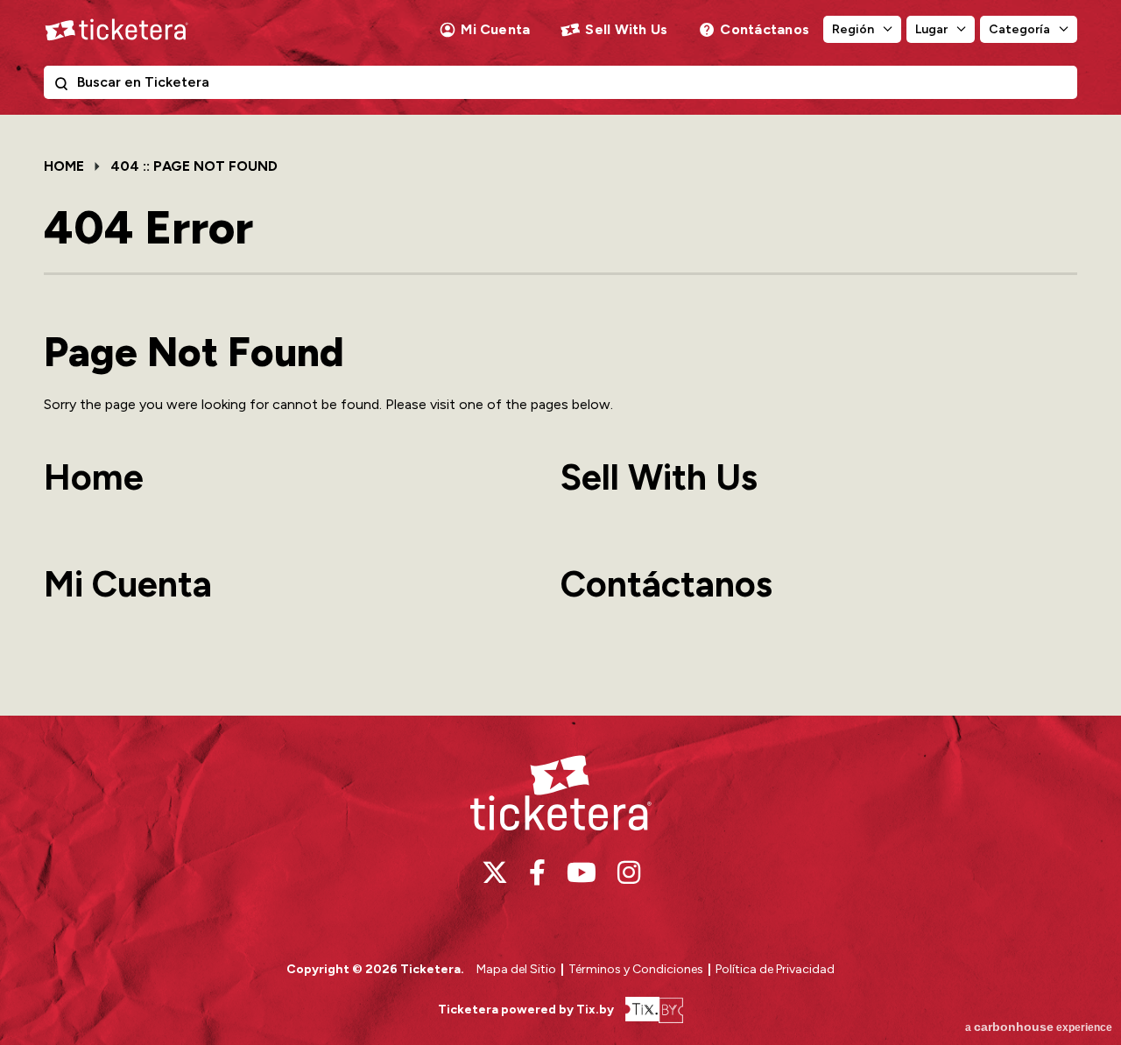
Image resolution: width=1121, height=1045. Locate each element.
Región (853, 29)
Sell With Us (626, 29)
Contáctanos (764, 29)
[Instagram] (628, 872)
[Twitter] (495, 872)
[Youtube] (581, 872)
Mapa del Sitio (516, 969)
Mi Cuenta (495, 29)
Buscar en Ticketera (64, 86)
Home (64, 166)
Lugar (931, 29)
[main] (560, 415)
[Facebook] (537, 872)
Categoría (1019, 29)
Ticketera (116, 30)
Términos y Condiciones (637, 969)
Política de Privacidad (775, 969)
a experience (1038, 1027)
